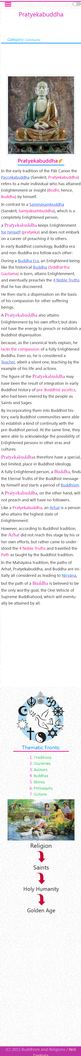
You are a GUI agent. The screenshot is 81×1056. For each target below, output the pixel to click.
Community (32, 40)
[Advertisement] (40, 646)
